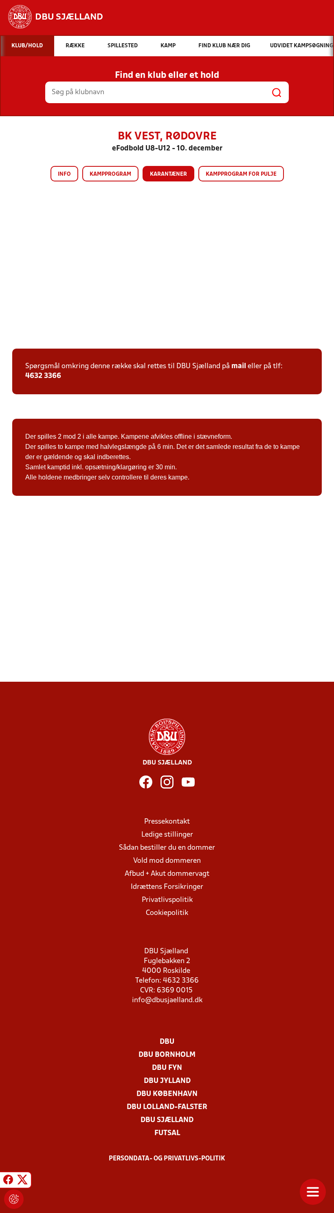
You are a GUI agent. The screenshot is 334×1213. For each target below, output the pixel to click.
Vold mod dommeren (167, 860)
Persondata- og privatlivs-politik (167, 1159)
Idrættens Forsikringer (167, 887)
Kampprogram (110, 174)
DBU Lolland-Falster (167, 1107)
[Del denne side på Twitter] (22, 1181)
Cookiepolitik (167, 913)
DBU (167, 1041)
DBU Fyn (167, 1068)
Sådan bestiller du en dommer (167, 847)
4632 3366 (43, 376)
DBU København (167, 1094)
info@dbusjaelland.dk (167, 1000)
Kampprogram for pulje (241, 174)
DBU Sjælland (167, 1120)
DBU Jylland (167, 1081)
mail (238, 366)
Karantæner (168, 174)
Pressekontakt (167, 821)
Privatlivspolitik (167, 900)
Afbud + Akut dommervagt (167, 874)
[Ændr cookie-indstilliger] (14, 1199)
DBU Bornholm (167, 1055)
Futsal (167, 1133)
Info (64, 174)
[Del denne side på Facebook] (8, 1181)
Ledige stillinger (167, 834)
